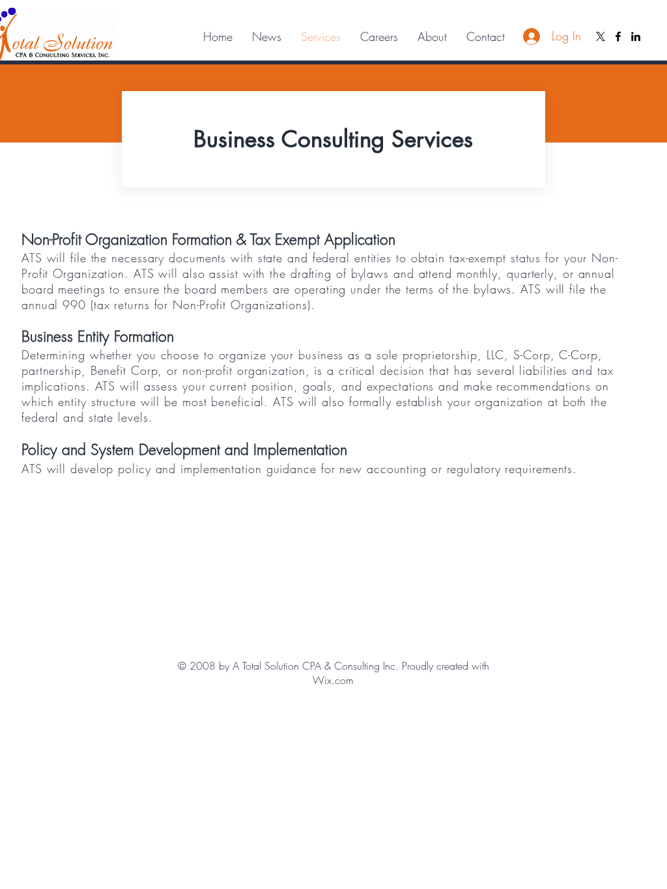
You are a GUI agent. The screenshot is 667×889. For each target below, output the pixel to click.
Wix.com (333, 680)
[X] (600, 36)
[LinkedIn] (635, 36)
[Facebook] (618, 36)
